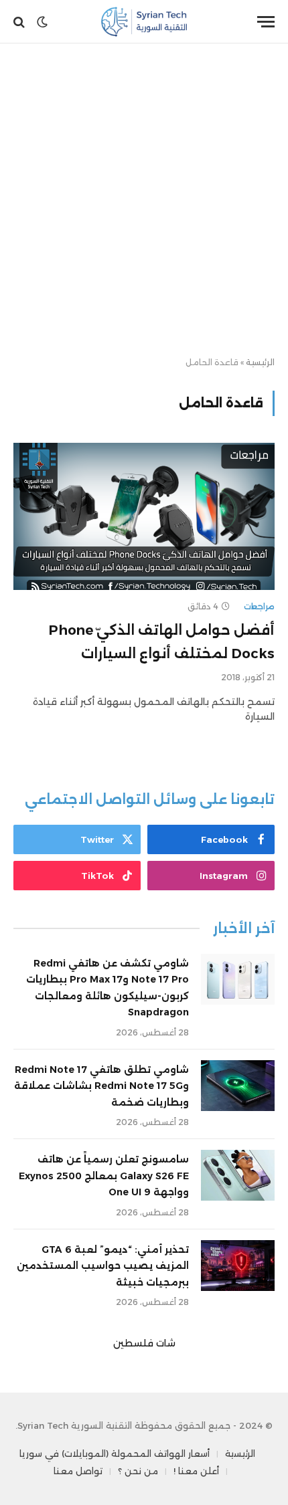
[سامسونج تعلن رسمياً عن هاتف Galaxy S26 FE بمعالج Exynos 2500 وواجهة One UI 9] (238, 1175)
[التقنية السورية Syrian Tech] (144, 21)
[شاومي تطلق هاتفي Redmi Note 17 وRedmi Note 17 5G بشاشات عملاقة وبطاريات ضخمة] (238, 1085)
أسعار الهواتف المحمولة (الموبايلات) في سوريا (114, 1453)
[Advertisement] (144, 200)
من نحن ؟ (138, 1471)
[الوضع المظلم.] (42, 22)
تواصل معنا (78, 1471)
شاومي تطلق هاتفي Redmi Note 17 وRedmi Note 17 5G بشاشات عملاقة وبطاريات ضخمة (101, 1086)
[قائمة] (266, 22)
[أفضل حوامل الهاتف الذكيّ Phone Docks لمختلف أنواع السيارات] (144, 516)
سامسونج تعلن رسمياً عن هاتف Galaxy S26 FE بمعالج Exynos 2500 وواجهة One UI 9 (104, 1175)
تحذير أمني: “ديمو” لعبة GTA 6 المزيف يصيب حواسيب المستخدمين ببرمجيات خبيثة (103, 1265)
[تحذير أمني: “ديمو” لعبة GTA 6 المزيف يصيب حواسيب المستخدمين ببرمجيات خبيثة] (238, 1265)
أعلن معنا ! (196, 1471)
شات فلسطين (144, 1343)
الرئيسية (260, 362)
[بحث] (20, 22)
